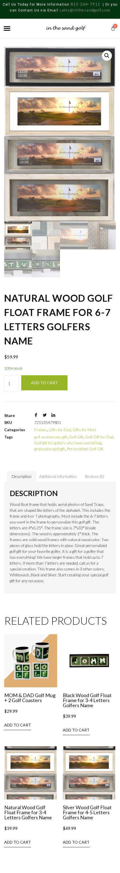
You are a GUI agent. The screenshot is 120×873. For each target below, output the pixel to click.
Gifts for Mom (84, 429)
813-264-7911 (85, 4)
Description (22, 476)
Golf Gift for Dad (99, 437)
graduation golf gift (49, 448)
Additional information (58, 476)
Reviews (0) (94, 476)
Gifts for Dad (60, 429)
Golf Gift (76, 437)
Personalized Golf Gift (85, 448)
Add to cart (44, 382)
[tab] (22, 476)
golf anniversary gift (50, 437)
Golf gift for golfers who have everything (67, 442)
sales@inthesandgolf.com (84, 10)
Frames (40, 429)
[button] (6, 28)
